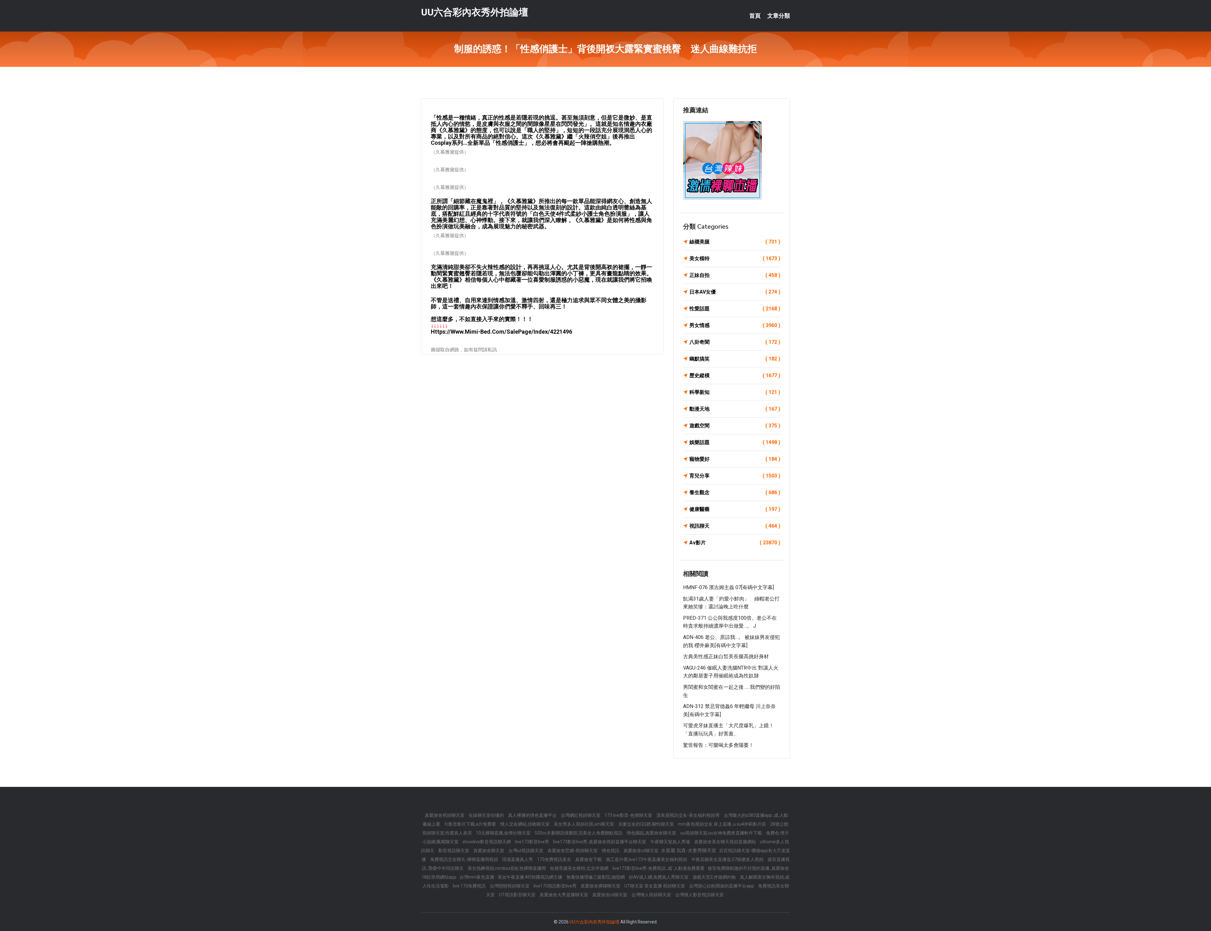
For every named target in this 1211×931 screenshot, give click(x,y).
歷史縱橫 (734, 375)
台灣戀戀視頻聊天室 (510, 885)
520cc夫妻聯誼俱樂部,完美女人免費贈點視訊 (579, 832)
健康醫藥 (734, 509)
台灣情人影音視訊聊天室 (699, 894)
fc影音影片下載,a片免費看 (470, 824)
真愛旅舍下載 (589, 859)
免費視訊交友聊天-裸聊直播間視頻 (464, 859)
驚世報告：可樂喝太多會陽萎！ (718, 745)
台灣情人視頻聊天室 (651, 894)
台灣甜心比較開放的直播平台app (722, 885)
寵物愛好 (734, 459)
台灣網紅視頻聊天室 (581, 815)
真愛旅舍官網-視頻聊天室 (573, 850)
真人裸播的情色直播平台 (533, 815)
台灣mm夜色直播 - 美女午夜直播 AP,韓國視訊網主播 (511, 877)
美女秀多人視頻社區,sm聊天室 (584, 824)
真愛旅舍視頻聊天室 (445, 815)
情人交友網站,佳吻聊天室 (525, 824)
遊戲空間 (734, 426)
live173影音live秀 (532, 841)
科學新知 (734, 392)
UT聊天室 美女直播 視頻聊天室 (655, 885)
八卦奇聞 (734, 342)
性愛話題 (734, 309)
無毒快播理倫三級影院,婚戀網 (596, 877)
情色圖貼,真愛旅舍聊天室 (652, 832)
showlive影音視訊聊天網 (487, 841)
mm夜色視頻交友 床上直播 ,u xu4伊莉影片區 (722, 824)
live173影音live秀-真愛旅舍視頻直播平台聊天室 (600, 841)
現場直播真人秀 (518, 859)
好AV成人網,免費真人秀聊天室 (659, 877)
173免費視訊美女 (554, 859)
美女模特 (734, 258)
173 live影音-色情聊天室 (629, 815)
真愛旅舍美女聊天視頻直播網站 (725, 841)
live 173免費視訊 (470, 885)
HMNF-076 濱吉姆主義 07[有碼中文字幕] (728, 587)
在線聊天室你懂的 (487, 815)
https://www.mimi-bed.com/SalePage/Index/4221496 (501, 331)
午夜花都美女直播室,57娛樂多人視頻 (727, 859)
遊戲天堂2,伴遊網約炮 (715, 877)
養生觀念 (734, 492)
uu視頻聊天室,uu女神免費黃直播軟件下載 (721, 832)
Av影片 (734, 543)
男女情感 (734, 325)
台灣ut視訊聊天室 (526, 850)
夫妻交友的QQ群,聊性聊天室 (646, 824)
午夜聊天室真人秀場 (670, 841)
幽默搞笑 (734, 359)
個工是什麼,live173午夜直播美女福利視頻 (647, 859)
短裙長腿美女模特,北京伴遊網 (579, 868)
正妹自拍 (734, 275)
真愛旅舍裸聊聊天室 (601, 885)
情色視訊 (611, 850)
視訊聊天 (734, 526)
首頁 (755, 16)
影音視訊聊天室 (454, 850)
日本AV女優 (734, 292)
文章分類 (778, 16)
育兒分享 (734, 476)
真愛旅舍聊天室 (489, 850)
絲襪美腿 (734, 242)
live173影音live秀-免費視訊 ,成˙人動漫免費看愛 (658, 868)
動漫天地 (734, 409)
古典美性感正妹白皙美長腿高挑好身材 (726, 656)
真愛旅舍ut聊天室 (641, 850)
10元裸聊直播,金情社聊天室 (503, 832)
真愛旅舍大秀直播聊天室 (564, 894)
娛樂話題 (734, 442)
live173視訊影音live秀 (555, 885)
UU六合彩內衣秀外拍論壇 (474, 12)
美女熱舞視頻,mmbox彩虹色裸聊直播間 (507, 868)
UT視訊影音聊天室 (517, 894)
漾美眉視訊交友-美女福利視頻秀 (688, 815)
